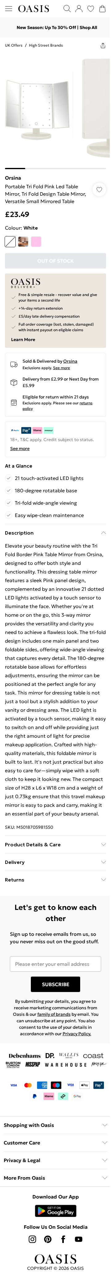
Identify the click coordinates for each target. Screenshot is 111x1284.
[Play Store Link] (55, 1211)
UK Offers (14, 45)
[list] (55, 111)
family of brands (54, 1014)
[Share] (103, 45)
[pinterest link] (47, 1239)
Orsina (13, 178)
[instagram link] (32, 1239)
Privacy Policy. (77, 1033)
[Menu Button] (8, 8)
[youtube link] (78, 1239)
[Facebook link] (63, 1239)
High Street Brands (46, 45)
